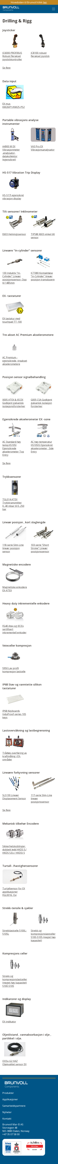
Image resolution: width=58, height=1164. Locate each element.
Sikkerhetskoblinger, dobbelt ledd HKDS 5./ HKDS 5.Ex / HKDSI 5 (14, 849)
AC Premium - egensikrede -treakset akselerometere (14, 361)
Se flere (6, 68)
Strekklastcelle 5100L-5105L (14, 932)
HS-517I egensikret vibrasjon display (13, 197)
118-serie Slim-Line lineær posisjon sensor (13, 548)
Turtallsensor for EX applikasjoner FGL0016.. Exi (13, 892)
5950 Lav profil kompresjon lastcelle (13, 670)
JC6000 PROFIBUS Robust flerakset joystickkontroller (12, 56)
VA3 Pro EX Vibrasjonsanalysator (43, 148)
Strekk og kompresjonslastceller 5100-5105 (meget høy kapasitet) (43, 935)
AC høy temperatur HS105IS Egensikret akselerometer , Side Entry (42, 446)
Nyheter (7, 1112)
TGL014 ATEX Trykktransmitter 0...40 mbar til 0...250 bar (13, 504)
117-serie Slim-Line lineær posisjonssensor (41, 798)
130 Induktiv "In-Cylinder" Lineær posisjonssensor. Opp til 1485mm (14, 277)
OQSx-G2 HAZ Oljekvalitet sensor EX (14, 1062)
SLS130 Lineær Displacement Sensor (14, 797)
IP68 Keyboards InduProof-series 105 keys (14, 714)
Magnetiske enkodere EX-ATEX (14, 589)
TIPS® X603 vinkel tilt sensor (43, 236)
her (45, 2)
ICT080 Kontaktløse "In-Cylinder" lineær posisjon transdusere (43, 276)
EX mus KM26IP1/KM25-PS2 (13, 105)
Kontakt (6, 1118)
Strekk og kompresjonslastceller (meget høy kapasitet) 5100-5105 (14, 981)
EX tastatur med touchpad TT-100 (12, 320)
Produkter (8, 1093)
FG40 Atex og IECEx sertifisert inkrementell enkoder (14, 629)
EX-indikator (9, 1021)
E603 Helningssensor (14, 234)
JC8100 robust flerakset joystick (40, 54)
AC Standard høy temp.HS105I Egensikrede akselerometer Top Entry (13, 448)
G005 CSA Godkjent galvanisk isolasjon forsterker (41, 403)
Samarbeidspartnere (13, 1105)
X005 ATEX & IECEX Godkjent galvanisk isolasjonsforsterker (13, 403)
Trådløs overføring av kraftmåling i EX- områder (14, 756)
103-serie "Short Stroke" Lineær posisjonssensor (40, 548)
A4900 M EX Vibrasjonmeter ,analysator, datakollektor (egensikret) (11, 153)
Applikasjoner (10, 1099)
